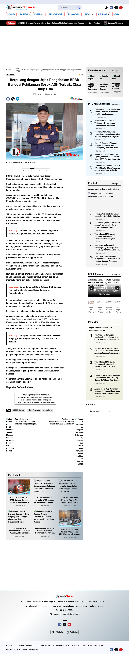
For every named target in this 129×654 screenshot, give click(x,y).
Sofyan (39, 94)
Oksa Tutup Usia (34, 410)
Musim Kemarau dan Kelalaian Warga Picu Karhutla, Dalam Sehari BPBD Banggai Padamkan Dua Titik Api (70, 500)
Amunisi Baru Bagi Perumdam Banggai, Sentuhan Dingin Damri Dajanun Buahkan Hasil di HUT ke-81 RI (107, 391)
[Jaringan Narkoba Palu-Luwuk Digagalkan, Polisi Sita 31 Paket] (104, 201)
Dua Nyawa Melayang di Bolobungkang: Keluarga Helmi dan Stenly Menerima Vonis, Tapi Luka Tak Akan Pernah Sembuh (107, 247)
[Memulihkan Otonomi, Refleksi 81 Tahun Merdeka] (116, 78)
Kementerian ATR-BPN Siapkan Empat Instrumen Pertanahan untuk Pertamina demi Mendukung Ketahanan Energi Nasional (107, 112)
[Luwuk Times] (20, 7)
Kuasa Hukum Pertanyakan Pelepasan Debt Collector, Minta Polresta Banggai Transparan (107, 258)
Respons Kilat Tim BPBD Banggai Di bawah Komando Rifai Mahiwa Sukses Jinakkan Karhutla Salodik (44, 530)
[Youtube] (121, 7)
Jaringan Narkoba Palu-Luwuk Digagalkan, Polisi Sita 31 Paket (107, 215)
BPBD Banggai (19, 410)
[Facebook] (111, 7)
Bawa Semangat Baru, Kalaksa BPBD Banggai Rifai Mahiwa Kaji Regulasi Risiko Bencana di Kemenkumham (70, 532)
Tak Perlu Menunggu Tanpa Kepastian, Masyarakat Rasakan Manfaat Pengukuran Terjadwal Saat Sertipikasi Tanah (107, 134)
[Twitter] (116, 7)
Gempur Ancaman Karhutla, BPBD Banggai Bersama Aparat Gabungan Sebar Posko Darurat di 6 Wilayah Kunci (44, 500)
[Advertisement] (64, 44)
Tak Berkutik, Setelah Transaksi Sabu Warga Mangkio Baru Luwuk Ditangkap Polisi (107, 225)
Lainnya (115, 71)
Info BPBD (10, 75)
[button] (79, 7)
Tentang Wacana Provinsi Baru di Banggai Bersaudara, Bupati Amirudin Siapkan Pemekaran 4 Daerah (107, 350)
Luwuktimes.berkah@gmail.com (66, 614)
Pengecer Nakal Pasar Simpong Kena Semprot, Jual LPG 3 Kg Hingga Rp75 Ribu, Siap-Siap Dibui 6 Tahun (107, 377)
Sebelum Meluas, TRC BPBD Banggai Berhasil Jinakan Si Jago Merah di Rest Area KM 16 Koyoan (19, 500)
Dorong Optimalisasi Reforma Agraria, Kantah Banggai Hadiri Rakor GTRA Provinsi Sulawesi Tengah (106, 156)
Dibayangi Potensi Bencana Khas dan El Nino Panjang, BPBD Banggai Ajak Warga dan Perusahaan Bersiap (19, 530)
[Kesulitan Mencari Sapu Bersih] (104, 78)
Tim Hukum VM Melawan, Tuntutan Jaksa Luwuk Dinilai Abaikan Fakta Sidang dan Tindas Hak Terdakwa (106, 236)
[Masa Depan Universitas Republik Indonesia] (92, 78)
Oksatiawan (48, 410)
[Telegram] (17, 99)
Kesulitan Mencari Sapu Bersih (104, 86)
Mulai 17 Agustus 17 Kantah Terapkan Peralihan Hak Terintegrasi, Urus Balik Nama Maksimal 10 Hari (106, 145)
